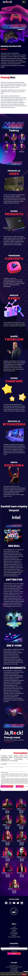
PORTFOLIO (14, 932)
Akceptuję (24, 974)
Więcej (16, 951)
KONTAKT (14, 935)
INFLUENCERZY (14, 929)
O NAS (14, 927)
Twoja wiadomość (4, 772)
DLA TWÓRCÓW (14, 933)
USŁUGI (14, 930)
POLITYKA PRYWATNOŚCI (14, 937)
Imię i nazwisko (4, 764)
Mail (1, 767)
